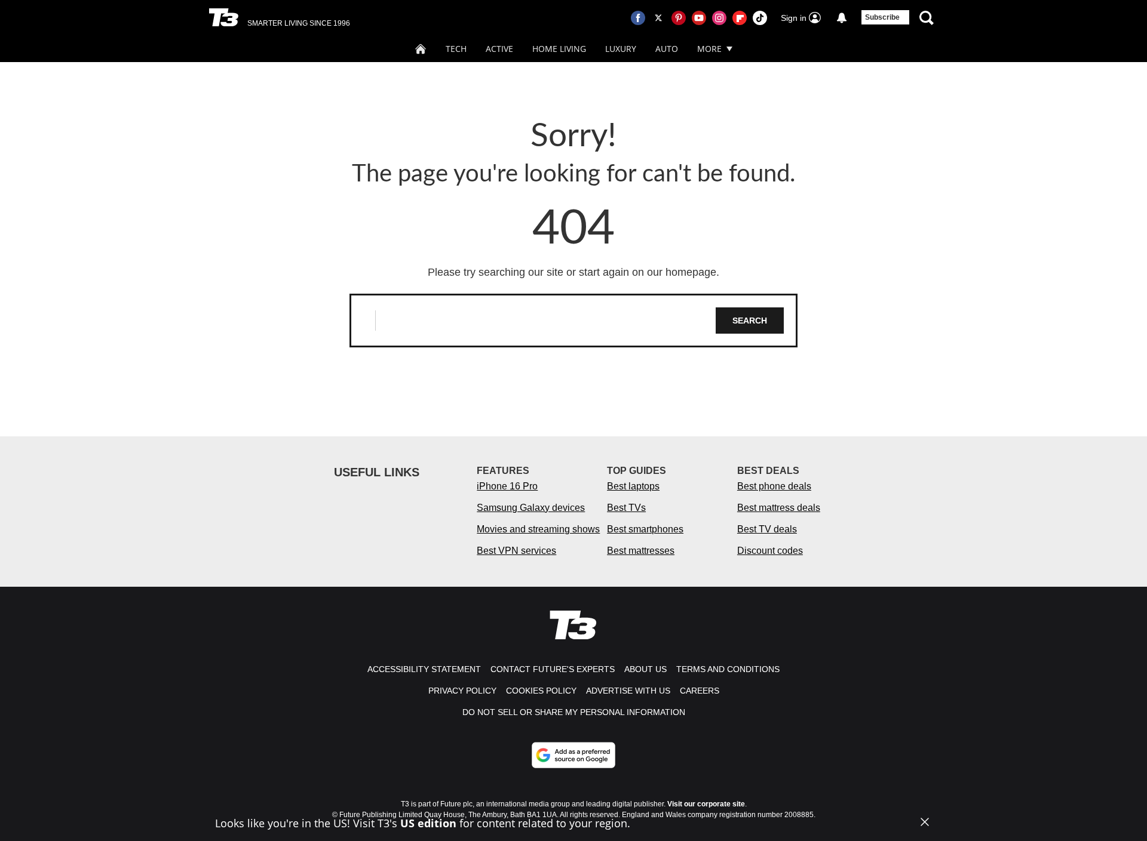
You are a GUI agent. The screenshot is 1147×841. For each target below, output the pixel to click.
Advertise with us (628, 690)
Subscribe (882, 17)
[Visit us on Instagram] (719, 18)
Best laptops (633, 486)
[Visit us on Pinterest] (678, 18)
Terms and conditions (728, 669)
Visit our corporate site (706, 804)
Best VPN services (516, 551)
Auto (666, 48)
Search (749, 320)
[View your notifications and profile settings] (842, 18)
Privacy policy (462, 690)
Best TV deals (767, 529)
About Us (645, 669)
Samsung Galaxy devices (531, 508)
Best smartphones (645, 529)
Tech (456, 48)
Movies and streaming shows (538, 529)
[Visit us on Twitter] (658, 18)
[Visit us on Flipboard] (739, 18)
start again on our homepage (647, 272)
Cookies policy (541, 690)
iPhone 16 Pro (507, 486)
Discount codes (770, 551)
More (709, 48)
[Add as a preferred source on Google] (573, 755)
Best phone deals (774, 486)
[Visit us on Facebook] (638, 18)
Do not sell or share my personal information (573, 712)
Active (499, 48)
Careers (699, 690)
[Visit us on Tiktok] (760, 18)
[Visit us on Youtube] (699, 18)
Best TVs (626, 508)
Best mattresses (640, 551)
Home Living (559, 48)
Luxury (620, 48)
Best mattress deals (778, 508)
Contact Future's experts (552, 669)
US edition (428, 823)
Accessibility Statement (424, 669)
